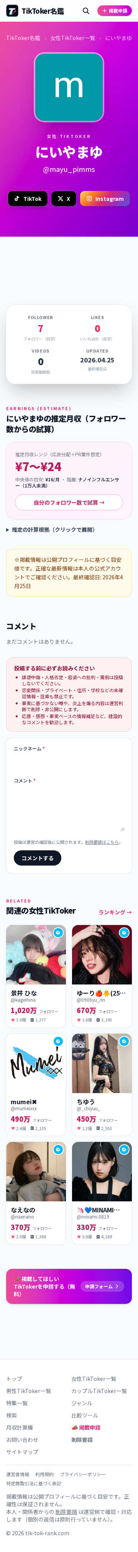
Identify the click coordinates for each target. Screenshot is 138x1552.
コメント (25, 781)
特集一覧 (17, 1403)
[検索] (85, 11)
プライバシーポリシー (83, 1474)
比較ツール (84, 1415)
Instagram (109, 198)
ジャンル (81, 1403)
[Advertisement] (69, 261)
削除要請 (82, 1439)
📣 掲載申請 (85, 1427)
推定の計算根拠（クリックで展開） (55, 529)
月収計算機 (19, 1427)
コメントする (37, 858)
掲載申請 (118, 10)
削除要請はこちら (102, 842)
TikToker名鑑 (23, 38)
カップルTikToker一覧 (99, 1391)
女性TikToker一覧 (72, 38)
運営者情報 (17, 1474)
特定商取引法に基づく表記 (33, 1483)
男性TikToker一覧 (28, 1391)
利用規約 (44, 1474)
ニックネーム (29, 749)
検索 (11, 1415)
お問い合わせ (22, 1439)
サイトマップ (22, 1452)
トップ (14, 1378)
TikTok (32, 198)
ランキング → (115, 912)
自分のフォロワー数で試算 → (69, 502)
